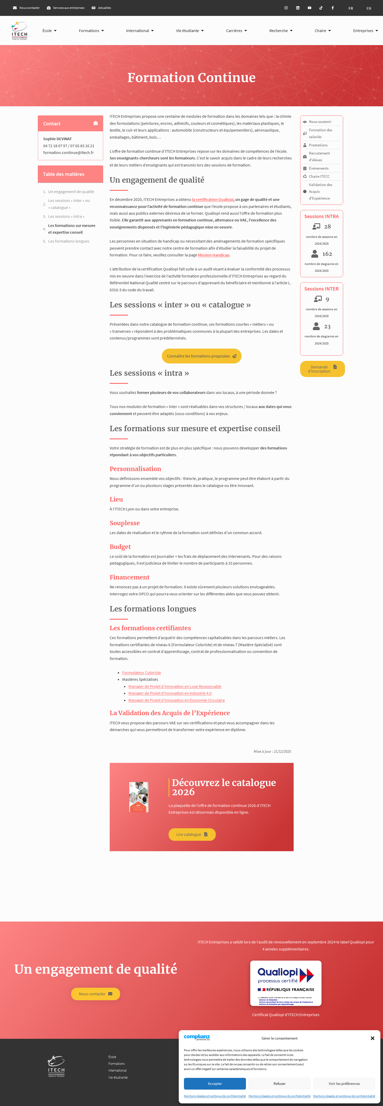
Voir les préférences (344, 1083)
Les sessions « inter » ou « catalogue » (69, 204)
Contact (51, 123)
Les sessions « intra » (66, 216)
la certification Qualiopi (212, 199)
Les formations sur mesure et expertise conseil (71, 229)
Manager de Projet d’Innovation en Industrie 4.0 (170, 693)
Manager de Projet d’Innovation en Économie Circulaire (176, 700)
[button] (372, 1038)
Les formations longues (68, 241)
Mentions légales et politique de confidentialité (215, 1096)
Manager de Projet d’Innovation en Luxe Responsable (174, 686)
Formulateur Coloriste (141, 672)
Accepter (215, 1083)
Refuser (280, 1083)
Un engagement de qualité (71, 191)
